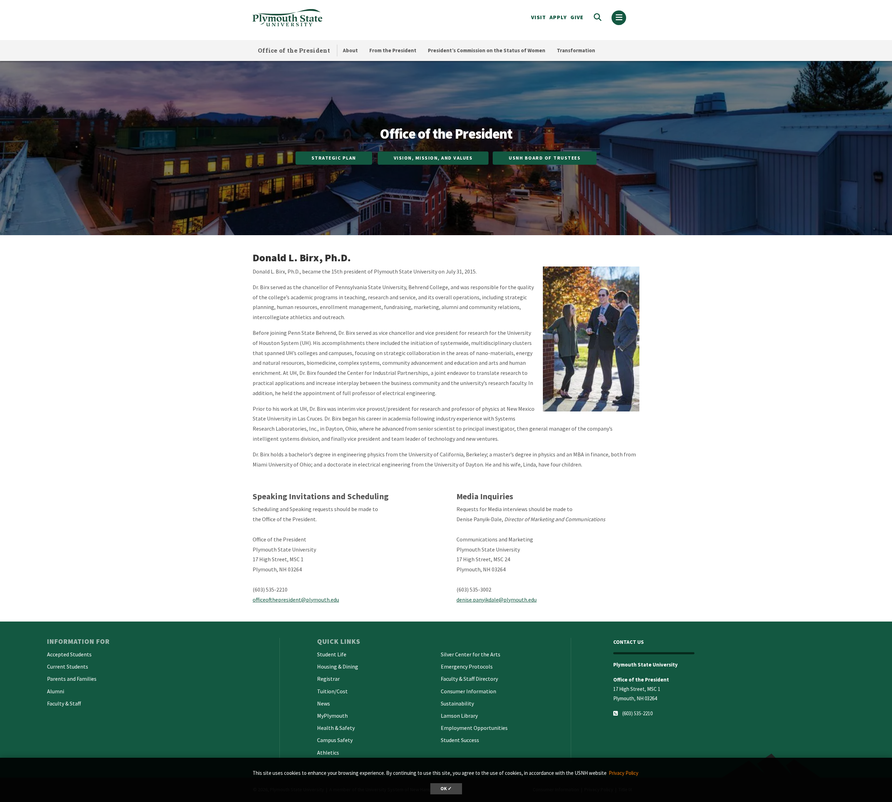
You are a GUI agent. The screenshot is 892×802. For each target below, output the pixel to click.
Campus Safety (335, 740)
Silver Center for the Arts (470, 654)
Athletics (328, 752)
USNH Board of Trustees (544, 158)
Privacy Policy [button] (623, 773)
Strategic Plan (334, 158)
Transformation (576, 50)
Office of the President (294, 50)
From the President (392, 50)
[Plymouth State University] (337, 17)
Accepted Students (69, 654)
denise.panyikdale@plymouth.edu (496, 599)
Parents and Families (72, 678)
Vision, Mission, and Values (433, 158)
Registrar (328, 678)
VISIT (538, 17)
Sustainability (457, 703)
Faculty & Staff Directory (469, 678)
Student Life (331, 654)
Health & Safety (336, 727)
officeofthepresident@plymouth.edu (296, 599)
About (350, 50)
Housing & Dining (337, 666)
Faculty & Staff (64, 703)
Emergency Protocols (467, 666)
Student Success (460, 740)
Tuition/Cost (332, 691)
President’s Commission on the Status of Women (486, 50)
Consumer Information (468, 691)
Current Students (67, 666)
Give (577, 17)
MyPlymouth (332, 715)
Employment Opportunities (474, 727)
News (323, 703)
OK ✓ (446, 789)
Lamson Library (459, 715)
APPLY (558, 17)
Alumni (55, 691)
